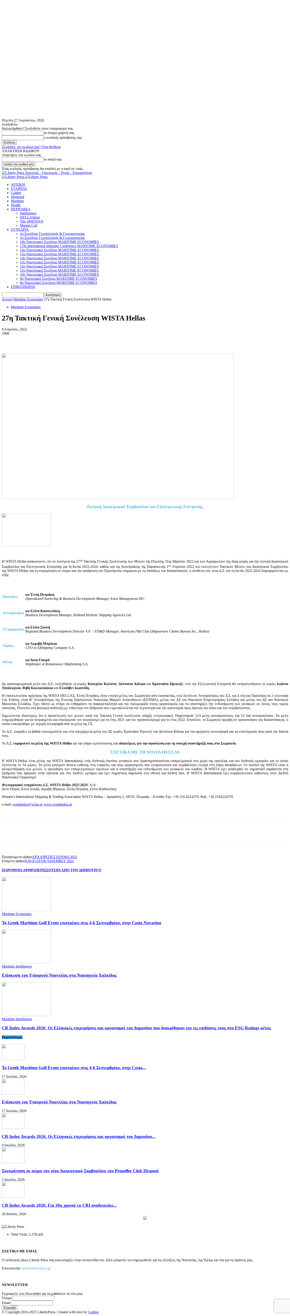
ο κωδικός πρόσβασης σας (63, 137)
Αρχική (7, 299)
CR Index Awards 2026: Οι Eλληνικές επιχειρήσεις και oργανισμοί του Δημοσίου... (78, 1136)
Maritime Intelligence (17, 966)
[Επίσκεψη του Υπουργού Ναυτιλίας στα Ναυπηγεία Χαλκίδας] (26, 962)
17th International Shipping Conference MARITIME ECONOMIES (69, 246)
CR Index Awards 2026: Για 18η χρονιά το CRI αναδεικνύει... (59, 1205)
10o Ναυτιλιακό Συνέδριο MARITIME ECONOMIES (59, 274)
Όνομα (7, 1298)
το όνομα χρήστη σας (59, 133)
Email (6, 1303)
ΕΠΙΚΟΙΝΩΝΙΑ (23, 287)
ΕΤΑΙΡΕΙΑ (19, 189)
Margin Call (28, 225)
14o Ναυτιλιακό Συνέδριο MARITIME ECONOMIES (59, 258)
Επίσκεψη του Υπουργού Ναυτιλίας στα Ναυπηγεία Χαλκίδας (59, 975)
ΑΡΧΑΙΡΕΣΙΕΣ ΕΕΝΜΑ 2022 (54, 857)
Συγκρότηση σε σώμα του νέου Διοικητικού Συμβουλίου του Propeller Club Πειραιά (80, 1170)
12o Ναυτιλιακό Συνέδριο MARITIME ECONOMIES (59, 266)
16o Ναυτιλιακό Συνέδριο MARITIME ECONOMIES (59, 250)
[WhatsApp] (58, 340)
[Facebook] (9, 340)
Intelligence (28, 213)
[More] (74, 340)
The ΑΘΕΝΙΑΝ (31, 221)
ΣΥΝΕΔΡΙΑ (20, 229)
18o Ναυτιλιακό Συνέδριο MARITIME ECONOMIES (59, 242)
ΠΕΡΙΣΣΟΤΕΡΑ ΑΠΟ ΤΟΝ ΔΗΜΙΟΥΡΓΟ (68, 870)
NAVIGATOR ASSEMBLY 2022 (49, 861)
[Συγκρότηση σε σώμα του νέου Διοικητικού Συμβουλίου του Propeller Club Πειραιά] (13, 1162)
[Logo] (13, 177)
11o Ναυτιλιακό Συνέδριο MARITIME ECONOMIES (59, 270)
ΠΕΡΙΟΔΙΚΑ (21, 209)
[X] (25, 340)
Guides (16, 193)
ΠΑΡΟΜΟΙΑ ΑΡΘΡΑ (18, 870)
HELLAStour (30, 217)
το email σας (53, 159)
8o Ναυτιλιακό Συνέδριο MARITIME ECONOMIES (58, 283)
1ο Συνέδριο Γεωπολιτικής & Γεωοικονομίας (52, 238)
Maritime (17, 201)
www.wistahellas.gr (58, 804)
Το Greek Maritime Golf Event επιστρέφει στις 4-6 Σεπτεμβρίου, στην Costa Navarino (81, 922)
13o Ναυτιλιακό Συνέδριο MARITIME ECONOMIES (59, 262)
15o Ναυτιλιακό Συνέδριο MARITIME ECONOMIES (59, 254)
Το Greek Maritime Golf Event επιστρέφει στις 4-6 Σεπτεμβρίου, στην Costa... (74, 1067)
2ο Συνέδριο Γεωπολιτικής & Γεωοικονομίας (52, 234)
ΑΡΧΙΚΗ (18, 184)
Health (15, 205)
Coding (93, 1312)
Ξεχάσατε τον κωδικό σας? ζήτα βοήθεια (31, 147)
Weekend (17, 197)
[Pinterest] (41, 340)
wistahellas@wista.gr (27, 804)
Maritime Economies (28, 299)
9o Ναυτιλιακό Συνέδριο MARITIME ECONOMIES (58, 279)
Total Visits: (20, 1234)
